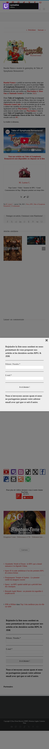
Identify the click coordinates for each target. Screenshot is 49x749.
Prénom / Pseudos (12, 364)
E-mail (8, 375)
